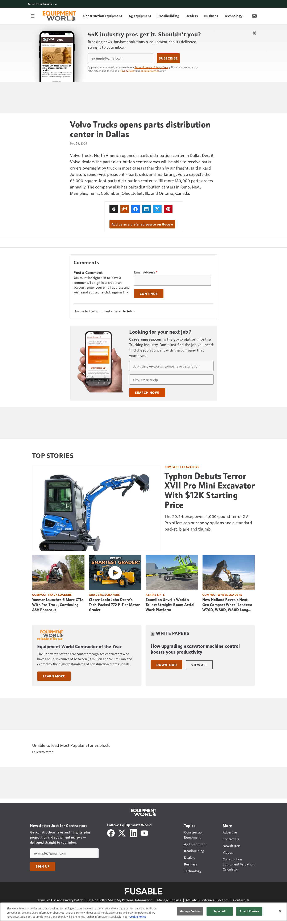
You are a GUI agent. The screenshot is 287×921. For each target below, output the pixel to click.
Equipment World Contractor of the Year (79, 646)
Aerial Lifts (155, 594)
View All (199, 665)
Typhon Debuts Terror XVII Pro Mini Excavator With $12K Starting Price (210, 490)
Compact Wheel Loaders (222, 594)
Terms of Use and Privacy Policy (152, 67)
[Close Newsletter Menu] (254, 33)
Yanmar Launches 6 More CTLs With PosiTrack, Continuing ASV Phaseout (58, 604)
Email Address (146, 272)
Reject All (219, 911)
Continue (149, 294)
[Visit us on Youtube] (144, 832)
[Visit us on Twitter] (122, 832)
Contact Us (241, 900)
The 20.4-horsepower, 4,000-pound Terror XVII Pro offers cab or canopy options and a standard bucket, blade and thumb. (208, 523)
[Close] (280, 911)
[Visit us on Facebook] (111, 832)
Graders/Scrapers (104, 594)
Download (166, 665)
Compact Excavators (182, 467)
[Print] (113, 209)
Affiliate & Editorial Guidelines (207, 900)
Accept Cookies (249, 911)
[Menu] (32, 16)
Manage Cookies (169, 900)
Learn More (54, 676)
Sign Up (43, 866)
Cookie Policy (137, 916)
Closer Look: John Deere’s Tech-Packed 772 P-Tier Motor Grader (114, 604)
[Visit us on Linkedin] (133, 832)
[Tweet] (157, 209)
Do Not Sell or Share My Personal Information (120, 900)
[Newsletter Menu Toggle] (254, 16)
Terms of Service (150, 70)
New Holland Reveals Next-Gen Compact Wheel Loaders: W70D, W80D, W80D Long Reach (227, 605)
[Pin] (168, 209)
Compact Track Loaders (52, 594)
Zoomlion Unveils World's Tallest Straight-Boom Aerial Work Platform (170, 604)
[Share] (135, 209)
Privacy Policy (128, 70)
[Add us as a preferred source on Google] (124, 209)
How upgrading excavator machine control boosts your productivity (195, 649)
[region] (143, 911)
